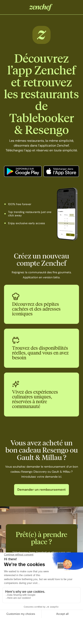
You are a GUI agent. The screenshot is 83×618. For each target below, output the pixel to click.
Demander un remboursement (41, 489)
